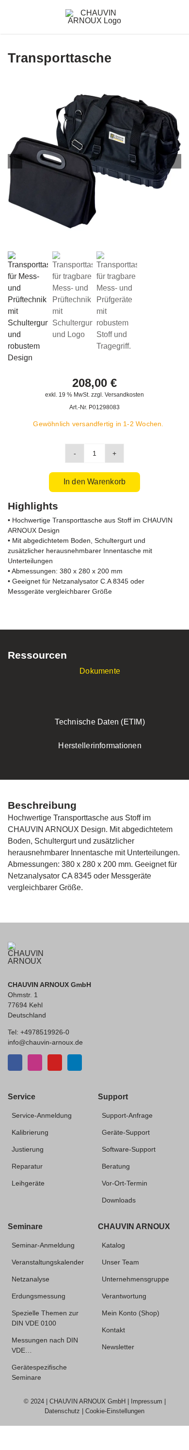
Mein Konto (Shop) (130, 1313)
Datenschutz (62, 1411)
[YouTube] (54, 1062)
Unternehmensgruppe (135, 1279)
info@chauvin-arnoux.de (45, 1042)
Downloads (119, 1200)
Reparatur (27, 1166)
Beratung (116, 1166)
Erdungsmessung (38, 1296)
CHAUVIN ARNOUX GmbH (87, 1401)
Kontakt (113, 1330)
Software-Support (129, 1149)
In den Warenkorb (94, 482)
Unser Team (120, 1262)
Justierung (28, 1149)
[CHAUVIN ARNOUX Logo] (94, 13)
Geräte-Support (126, 1132)
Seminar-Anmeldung (43, 1245)
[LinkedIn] (74, 1062)
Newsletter (118, 1347)
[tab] (94, 671)
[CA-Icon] (26, 945)
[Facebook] (15, 1062)
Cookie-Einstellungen (114, 1411)
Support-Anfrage (127, 1115)
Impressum (146, 1401)
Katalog (113, 1245)
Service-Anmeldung (42, 1115)
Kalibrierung (30, 1132)
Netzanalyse (30, 1279)
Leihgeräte (28, 1183)
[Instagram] (35, 1062)
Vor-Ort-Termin (124, 1183)
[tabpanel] (94, 699)
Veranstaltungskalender (48, 1262)
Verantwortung (124, 1296)
